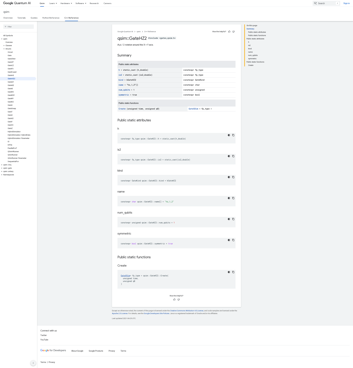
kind (121, 80)
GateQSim (194, 108)
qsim (6, 12)
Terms (123, 351)
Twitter (43, 335)
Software (80, 3)
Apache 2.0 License (120, 313)
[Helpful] (229, 32)
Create (123, 108)
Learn (52, 3)
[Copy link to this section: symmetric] (134, 233)
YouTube (44, 340)
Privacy (112, 351)
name (122, 85)
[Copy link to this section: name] (128, 192)
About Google (77, 351)
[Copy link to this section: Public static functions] (154, 257)
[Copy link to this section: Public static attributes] (154, 120)
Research (94, 3)
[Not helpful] (233, 32)
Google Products (96, 351)
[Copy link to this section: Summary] (135, 55)
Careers (107, 3)
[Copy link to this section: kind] (126, 171)
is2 (121, 75)
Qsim (42, 3)
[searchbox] (18, 26)
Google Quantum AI (125, 32)
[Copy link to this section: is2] (124, 150)
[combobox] (326, 3)
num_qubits (125, 89)
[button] (18, 39)
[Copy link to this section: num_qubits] (135, 213)
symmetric (124, 94)
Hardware (65, 3)
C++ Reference (71, 18)
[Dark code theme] (229, 135)
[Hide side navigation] (33, 363)
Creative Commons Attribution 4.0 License (186, 311)
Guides (34, 18)
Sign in (346, 3)
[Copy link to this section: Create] (130, 266)
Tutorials (22, 18)
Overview (8, 18)
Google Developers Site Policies (156, 313)
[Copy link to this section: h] (122, 129)
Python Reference (50, 18)
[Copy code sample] (233, 135)
